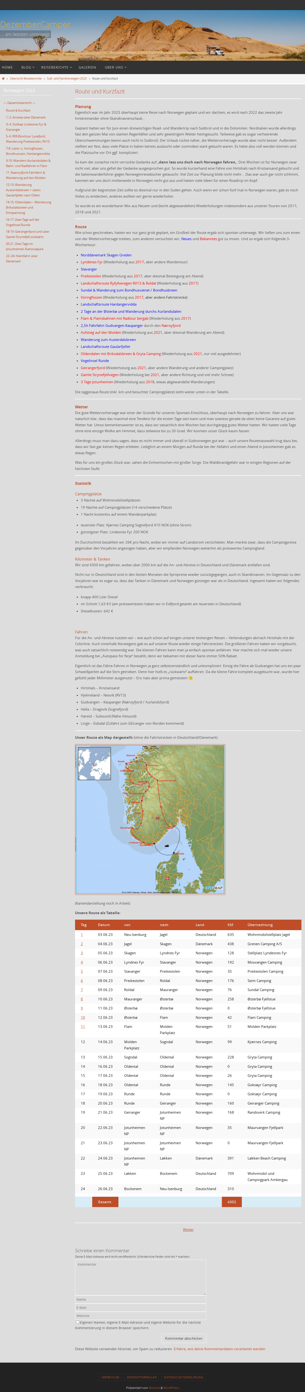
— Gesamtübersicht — (20, 103)
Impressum (110, 1377)
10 (83, 1017)
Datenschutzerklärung (183, 1377)
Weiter (188, 1229)
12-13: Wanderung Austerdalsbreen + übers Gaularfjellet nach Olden (23, 190)
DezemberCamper (35, 24)
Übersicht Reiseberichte (26, 78)
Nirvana (154, 1388)
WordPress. (171, 1388)
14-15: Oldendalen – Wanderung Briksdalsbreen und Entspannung (28, 207)
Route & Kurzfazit (18, 110)
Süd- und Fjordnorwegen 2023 (67, 78)
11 (83, 1026)
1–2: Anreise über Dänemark (26, 117)
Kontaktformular (142, 1377)
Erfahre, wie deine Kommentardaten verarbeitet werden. (220, 1348)
